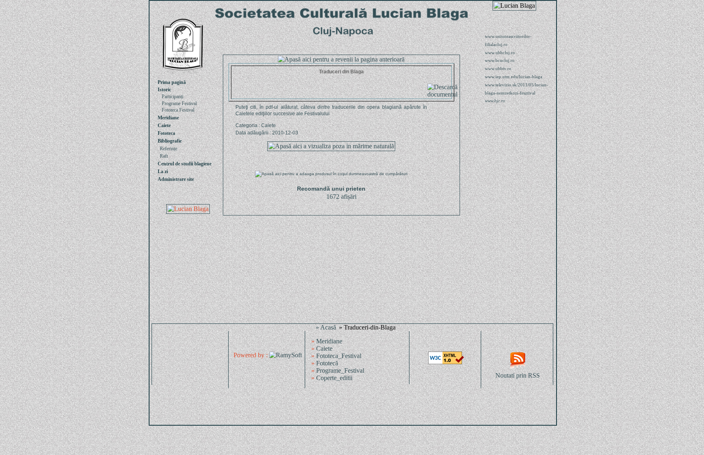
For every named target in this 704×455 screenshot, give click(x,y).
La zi (163, 171)
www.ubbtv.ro (498, 68)
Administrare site (176, 179)
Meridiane (168, 118)
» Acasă (326, 327)
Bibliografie (170, 141)
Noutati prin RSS (517, 375)
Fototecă (327, 363)
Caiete (164, 125)
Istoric (164, 89)
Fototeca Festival (178, 110)
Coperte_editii (334, 377)
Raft (164, 156)
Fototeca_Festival (338, 355)
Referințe (168, 149)
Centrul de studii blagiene (184, 164)
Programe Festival (179, 103)
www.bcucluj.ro (500, 60)
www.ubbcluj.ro (500, 52)
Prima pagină (172, 82)
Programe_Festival (340, 370)
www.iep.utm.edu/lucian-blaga (513, 76)
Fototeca (166, 133)
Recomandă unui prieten (331, 188)
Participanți (172, 96)
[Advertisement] (353, 406)
